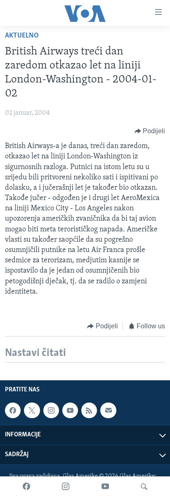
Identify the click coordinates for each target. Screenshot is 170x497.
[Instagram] (65, 486)
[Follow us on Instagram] (51, 410)
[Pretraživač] (144, 486)
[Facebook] (26, 486)
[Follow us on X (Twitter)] (32, 410)
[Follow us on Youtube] (70, 410)
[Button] (150, 131)
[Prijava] (108, 410)
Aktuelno (22, 36)
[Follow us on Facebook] (13, 410)
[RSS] (89, 410)
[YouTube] (105, 486)
